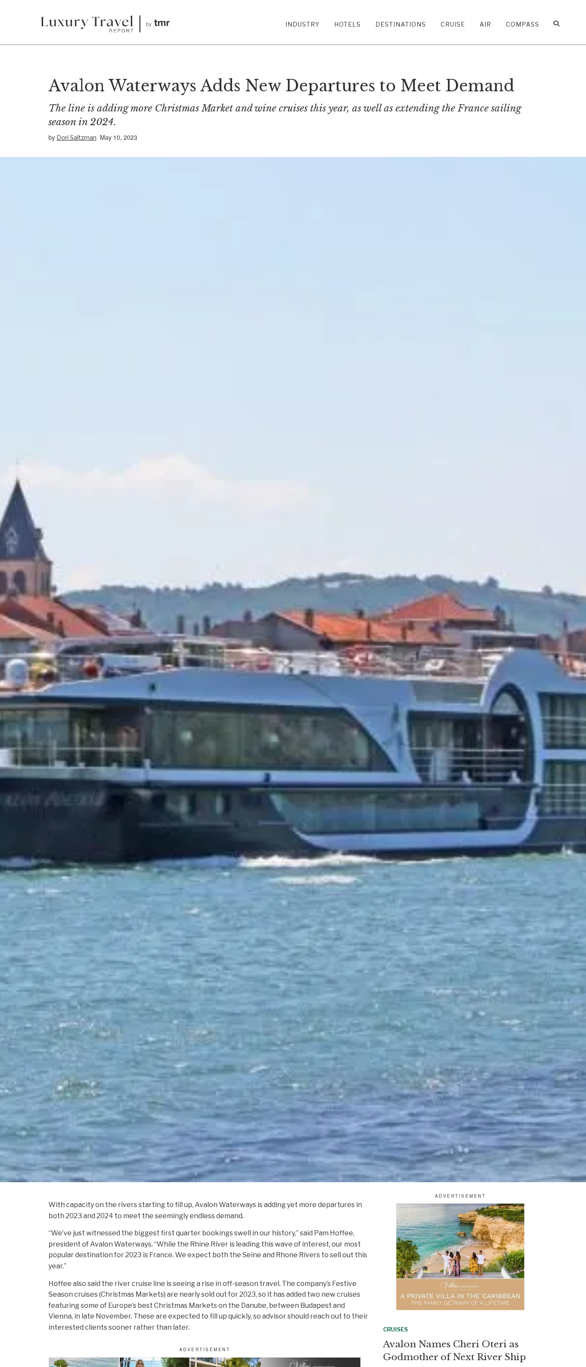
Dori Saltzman (77, 137)
